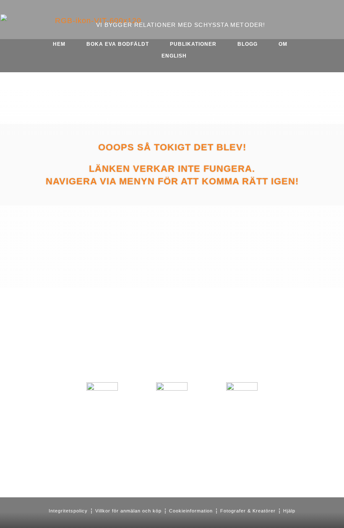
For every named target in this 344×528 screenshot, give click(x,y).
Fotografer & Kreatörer (248, 510)
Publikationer (193, 44)
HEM (59, 44)
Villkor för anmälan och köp (128, 510)
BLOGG (247, 44)
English (174, 56)
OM (283, 44)
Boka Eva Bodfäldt (117, 44)
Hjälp (289, 510)
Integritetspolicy (68, 510)
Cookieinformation (191, 510)
